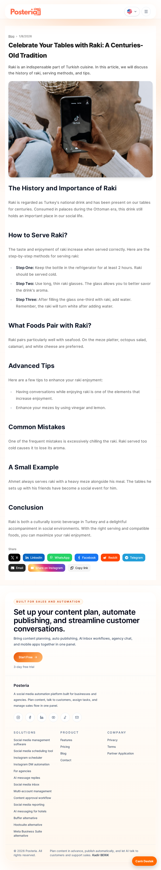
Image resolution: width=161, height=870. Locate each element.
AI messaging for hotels (30, 811)
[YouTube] (53, 717)
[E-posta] (77, 717)
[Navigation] (146, 11)
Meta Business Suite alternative (28, 833)
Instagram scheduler (28, 757)
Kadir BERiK (100, 855)
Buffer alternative (25, 818)
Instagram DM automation (31, 764)
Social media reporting (29, 804)
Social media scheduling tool (33, 751)
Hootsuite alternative (28, 824)
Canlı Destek (144, 861)
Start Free (25, 657)
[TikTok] (65, 717)
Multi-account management (33, 791)
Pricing (65, 746)
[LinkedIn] (41, 717)
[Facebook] (30, 717)
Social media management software (32, 742)
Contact (65, 760)
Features (66, 740)
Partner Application (120, 753)
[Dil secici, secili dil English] (132, 11)
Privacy (112, 740)
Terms (111, 746)
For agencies (22, 771)
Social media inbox (26, 784)
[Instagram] (18, 717)
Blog (11, 36)
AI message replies (27, 777)
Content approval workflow (32, 798)
